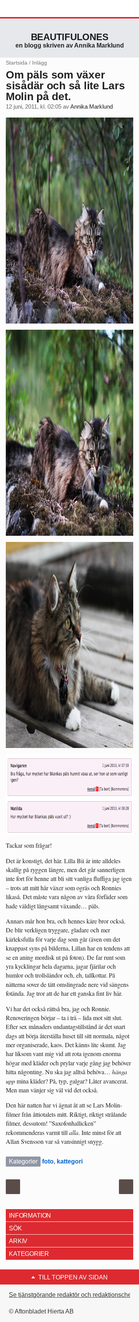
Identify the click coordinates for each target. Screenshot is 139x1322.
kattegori (70, 1161)
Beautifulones (69, 37)
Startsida (16, 63)
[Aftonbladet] (35, 9)
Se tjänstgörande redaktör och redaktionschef (71, 1294)
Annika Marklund (91, 107)
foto (48, 1161)
